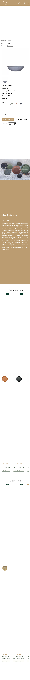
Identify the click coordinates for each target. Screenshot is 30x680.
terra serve (10, 46)
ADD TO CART (6, 119)
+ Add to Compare (22, 119)
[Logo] (5, 2)
